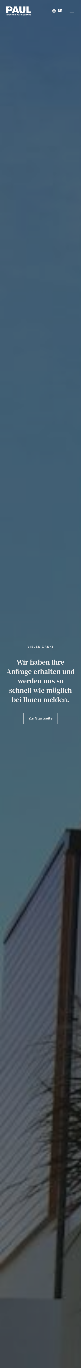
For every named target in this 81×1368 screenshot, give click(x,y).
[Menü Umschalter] (72, 11)
